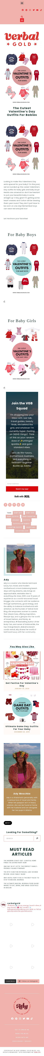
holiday (16, 520)
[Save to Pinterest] (14, 505)
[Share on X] (10, 505)
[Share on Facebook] (5, 505)
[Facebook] (23, 10)
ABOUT (8, 823)
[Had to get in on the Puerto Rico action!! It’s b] (11, 946)
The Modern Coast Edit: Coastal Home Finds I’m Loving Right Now (20, 862)
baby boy (18, 513)
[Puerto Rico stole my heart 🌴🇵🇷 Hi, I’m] (33, 946)
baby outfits (13, 516)
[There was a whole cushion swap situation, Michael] (11, 924)
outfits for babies (21, 524)
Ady (6, 579)
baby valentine (29, 516)
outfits (26, 520)
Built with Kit (22, 496)
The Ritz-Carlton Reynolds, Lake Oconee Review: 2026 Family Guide (21, 873)
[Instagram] (30, 10)
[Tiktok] (41, 10)
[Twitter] (34, 10)
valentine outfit (14, 527)
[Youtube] (37, 10)
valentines (30, 527)
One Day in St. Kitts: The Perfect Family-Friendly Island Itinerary (21, 867)
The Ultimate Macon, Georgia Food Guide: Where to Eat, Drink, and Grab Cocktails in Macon (21, 886)
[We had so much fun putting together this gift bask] (11, 967)
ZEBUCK (37, 1052)
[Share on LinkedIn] (18, 505)
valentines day (22, 531)
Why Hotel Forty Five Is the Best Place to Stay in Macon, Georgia (21, 879)
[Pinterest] (26, 10)
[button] (22, 3)
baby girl (30, 513)
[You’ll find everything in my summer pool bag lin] (33, 924)
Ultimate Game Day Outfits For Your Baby (22, 727)
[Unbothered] (33, 967)
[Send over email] (23, 505)
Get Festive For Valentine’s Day (22, 684)
